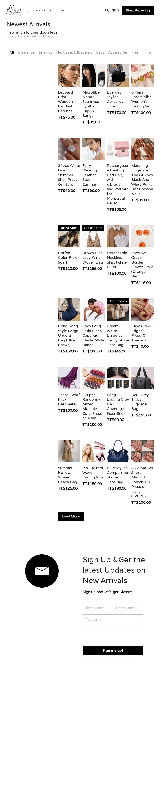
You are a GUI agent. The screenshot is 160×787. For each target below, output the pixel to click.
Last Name (125, 607)
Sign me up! (112, 650)
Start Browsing (138, 10)
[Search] (107, 10)
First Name (94, 607)
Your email (94, 619)
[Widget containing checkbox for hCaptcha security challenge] (114, 634)
